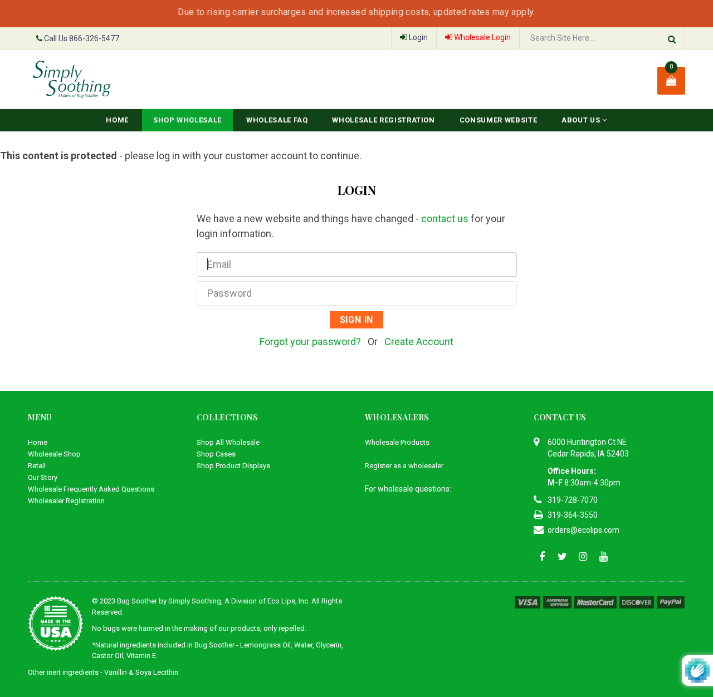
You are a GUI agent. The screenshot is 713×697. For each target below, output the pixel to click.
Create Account (418, 341)
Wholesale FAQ (276, 120)
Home (117, 120)
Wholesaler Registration (66, 501)
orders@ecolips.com (583, 530)
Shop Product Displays (233, 466)
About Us (581, 120)
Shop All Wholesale (228, 442)
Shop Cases (216, 454)
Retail (37, 466)
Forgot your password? (310, 341)
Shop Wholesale (187, 120)
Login (417, 37)
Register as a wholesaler (404, 466)
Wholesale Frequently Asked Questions (91, 489)
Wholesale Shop (54, 454)
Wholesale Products (397, 442)
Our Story (42, 477)
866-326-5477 (94, 38)
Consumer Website (498, 120)
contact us (444, 218)
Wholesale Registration (383, 120)
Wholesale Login (481, 37)
